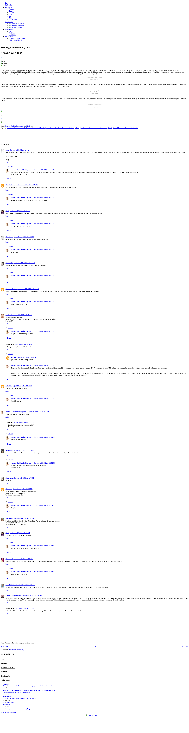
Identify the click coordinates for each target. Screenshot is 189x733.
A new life (14, 357)
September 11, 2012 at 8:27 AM (32, 595)
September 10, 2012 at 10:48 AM (21, 315)
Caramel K (9, 559)
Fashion (11, 9)
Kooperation (12, 35)
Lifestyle (11, 12)
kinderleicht (9, 518)
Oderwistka (9, 450)
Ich (10, 31)
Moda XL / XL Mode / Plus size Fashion (125, 128)
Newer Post (4, 646)
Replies (10, 166)
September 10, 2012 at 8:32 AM (20, 211)
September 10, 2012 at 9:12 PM (20, 533)
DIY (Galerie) (13, 20)
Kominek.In (7, 696)
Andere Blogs (9, 36)
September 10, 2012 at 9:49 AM (24, 237)
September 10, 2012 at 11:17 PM (44, 437)
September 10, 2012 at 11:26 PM (44, 571)
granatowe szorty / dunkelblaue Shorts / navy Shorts (96, 128)
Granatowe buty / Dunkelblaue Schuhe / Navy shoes (62, 128)
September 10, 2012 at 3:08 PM (44, 170)
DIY (10, 18)
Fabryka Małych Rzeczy (14, 595)
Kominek (6, 684)
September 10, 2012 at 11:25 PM (44, 463)
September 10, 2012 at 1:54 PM (22, 386)
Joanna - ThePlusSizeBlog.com (15, 126)
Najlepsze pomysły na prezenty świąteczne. (16, 692)
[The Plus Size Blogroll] (8, 712)
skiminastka (9, 263)
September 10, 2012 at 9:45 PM (23, 559)
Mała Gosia (9, 237)
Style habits (6, 704)
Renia (7, 211)
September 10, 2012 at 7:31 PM (22, 489)
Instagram (20, 25)
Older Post (185, 646)
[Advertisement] (35, 136)
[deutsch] (4, 63)
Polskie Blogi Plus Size (16, 40)
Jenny (8, 150)
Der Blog (11, 33)
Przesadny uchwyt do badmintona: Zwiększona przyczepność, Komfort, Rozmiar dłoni (29, 686)
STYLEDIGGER (9, 702)
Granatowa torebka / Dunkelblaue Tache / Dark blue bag (28, 128)
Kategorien (8, 7)
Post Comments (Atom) (16, 649)
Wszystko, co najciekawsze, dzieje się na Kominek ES (19, 698)
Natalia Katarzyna (12, 185)
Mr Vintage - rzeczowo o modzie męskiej (16, 709)
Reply (7, 162)
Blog (6, 3)
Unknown (9, 489)
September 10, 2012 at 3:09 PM (44, 275)
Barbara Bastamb (12, 289)
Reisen (11, 14)
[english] (4, 65)
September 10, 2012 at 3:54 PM (24, 450)
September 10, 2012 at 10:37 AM (28, 289)
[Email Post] (31, 126)
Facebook (20, 23)
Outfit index (8, 5)
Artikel (11, 16)
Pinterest (19, 27)
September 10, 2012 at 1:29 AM (20, 150)
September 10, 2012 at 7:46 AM (28, 185)
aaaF (8, 128)
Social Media (9, 22)
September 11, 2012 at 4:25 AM (25, 585)
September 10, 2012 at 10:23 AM (24, 263)
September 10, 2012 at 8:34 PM (24, 518)
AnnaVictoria (10, 585)
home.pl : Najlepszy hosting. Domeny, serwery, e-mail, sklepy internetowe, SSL (29, 690)
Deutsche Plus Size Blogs (17, 38)
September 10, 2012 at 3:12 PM (44, 365)
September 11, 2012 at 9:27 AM (24, 608)
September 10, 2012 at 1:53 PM (28, 357)
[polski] (3, 61)
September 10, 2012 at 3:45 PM (24, 422)
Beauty (11, 11)
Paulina (8, 315)
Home (95, 646)
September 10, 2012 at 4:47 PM (24, 478)
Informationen (9, 29)
